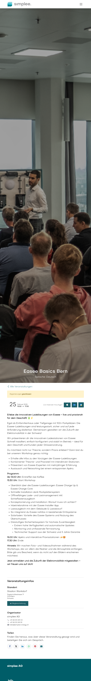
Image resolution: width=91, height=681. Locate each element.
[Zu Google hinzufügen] (81, 404)
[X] (16, 646)
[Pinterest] (35, 646)
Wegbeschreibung (19, 603)
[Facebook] (9, 646)
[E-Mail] (41, 646)
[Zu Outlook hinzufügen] (74, 404)
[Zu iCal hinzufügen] (67, 405)
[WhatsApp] (28, 646)
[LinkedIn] (22, 646)
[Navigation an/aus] (81, 4)
